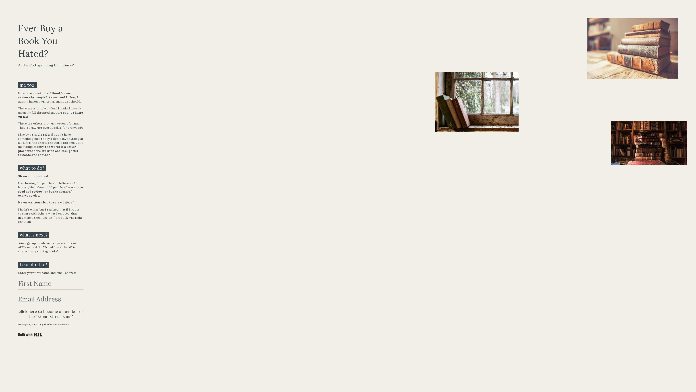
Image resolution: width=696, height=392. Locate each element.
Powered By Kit (30, 334)
